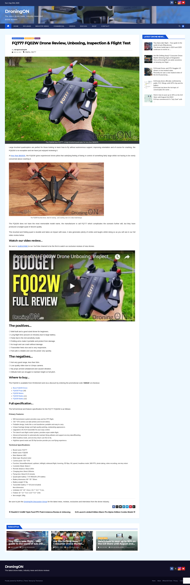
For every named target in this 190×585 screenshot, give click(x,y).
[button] (179, 26)
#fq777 (33, 52)
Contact (105, 26)
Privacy (175, 581)
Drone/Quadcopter (17, 38)
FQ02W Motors (18, 393)
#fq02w (27, 52)
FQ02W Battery (18, 396)
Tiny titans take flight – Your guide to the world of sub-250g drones (26, 544)
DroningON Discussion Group (35, 502)
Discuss (83, 26)
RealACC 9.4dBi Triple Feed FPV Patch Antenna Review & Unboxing (40, 512)
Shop (93, 26)
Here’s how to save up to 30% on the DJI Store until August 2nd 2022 (117, 544)
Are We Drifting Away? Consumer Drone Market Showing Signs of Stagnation (70, 544)
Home (16, 26)
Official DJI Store (167, 581)
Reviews (37, 38)
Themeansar (39, 581)
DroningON (17, 11)
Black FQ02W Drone (20, 388)
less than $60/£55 (18, 156)
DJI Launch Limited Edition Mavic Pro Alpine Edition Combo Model (104, 512)
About (159, 581)
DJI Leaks (27, 26)
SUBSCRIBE (23, 246)
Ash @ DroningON (20, 50)
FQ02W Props (18, 390)
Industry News (42, 26)
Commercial (58, 26)
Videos (72, 26)
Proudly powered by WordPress (14, 581)
